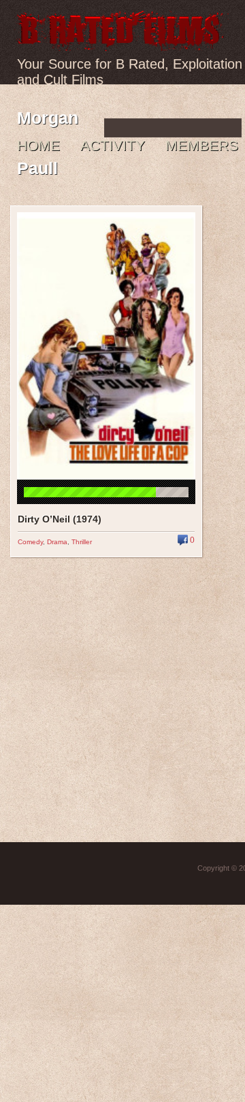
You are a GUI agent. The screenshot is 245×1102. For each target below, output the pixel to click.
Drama (57, 542)
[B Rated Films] (121, 43)
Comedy (30, 542)
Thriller (81, 542)
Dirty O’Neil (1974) (59, 519)
